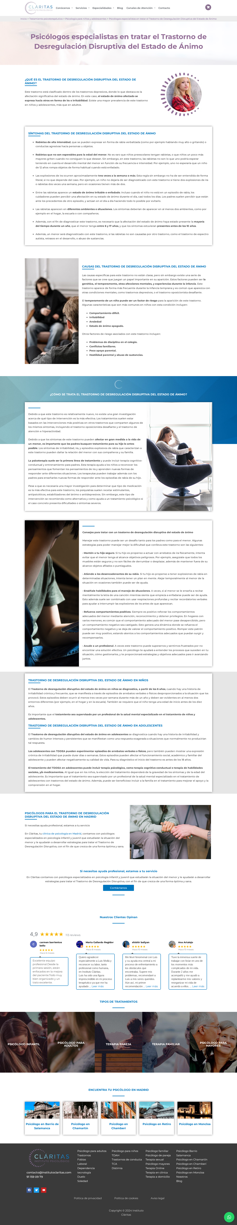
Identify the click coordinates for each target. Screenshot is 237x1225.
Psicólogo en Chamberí (191, 1163)
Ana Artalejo (185, 942)
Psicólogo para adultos (91, 1151)
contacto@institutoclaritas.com (49, 1172)
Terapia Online (155, 1168)
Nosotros (182, 1176)
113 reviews (73, 935)
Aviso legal (157, 1198)
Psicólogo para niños (125, 1151)
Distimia (117, 1168)
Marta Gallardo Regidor (100, 942)
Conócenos (63, 8)
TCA (114, 1163)
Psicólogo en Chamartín (191, 1159)
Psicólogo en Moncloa (190, 1172)
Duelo (81, 1176)
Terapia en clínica (157, 1172)
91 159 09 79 (35, 1176)
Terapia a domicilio (158, 1176)
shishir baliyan (140, 942)
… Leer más (96, 986)
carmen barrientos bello (51, 944)
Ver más (23, 1057)
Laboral (82, 1163)
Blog (120, 8)
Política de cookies (126, 1198)
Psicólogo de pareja (158, 1155)
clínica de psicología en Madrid (62, 833)
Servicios (81, 8)
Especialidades (101, 8)
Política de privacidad (88, 1198)
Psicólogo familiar (157, 1151)
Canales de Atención (139, 8)
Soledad (82, 1181)
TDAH (115, 1155)
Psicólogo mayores (158, 1163)
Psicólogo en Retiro (188, 1168)
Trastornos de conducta (127, 1159)
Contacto (164, 8)
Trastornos (84, 1155)
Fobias (81, 1159)
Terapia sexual (155, 1159)
